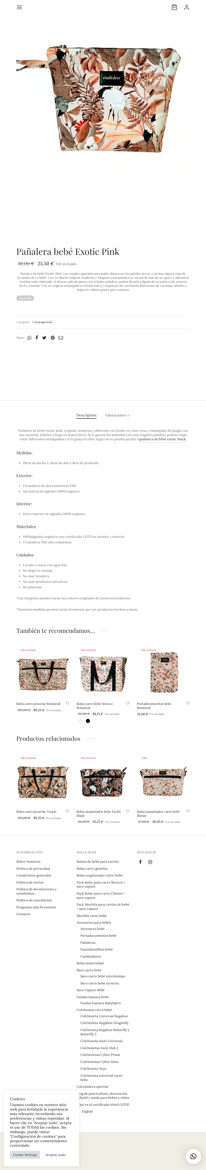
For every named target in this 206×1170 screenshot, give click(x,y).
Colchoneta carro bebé (94, 1010)
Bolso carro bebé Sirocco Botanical (95, 705)
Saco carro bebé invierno (99, 983)
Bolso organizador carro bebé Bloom (158, 813)
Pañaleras (87, 942)
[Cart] (174, 7)
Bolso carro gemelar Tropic (36, 811)
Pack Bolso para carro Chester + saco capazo (101, 895)
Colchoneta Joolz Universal (101, 1041)
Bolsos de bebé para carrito (98, 861)
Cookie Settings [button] (25, 1155)
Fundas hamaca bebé (93, 997)
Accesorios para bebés (94, 922)
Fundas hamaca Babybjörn (100, 1003)
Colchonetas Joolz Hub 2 (99, 1048)
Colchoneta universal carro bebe (101, 1077)
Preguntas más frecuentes (36, 907)
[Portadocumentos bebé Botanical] (163, 672)
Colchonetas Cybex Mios (99, 1062)
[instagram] (150, 862)
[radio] (80, 721)
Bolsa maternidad (90, 963)
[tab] (86, 415)
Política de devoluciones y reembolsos (36, 891)
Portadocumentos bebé (98, 935)
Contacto (23, 914)
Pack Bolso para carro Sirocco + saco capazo (101, 884)
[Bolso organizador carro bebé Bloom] (163, 780)
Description (86, 415)
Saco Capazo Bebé (91, 990)
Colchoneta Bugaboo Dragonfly (104, 1023)
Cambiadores (90, 956)
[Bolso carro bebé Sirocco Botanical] (103, 672)
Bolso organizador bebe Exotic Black (99, 813)
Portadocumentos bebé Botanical (154, 705)
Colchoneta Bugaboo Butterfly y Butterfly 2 (104, 1032)
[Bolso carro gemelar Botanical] (42, 672)
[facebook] (140, 862)
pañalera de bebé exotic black (163, 439)
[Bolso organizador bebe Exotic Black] (103, 780)
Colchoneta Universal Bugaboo (104, 1016)
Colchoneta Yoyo (93, 1068)
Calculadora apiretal (92, 1086)
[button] (193, 1156)
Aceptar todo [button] (55, 1155)
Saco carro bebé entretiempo (102, 976)
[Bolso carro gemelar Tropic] (42, 780)
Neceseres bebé (92, 929)
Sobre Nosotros (28, 861)
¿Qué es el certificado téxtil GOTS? (103, 1105)
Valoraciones (117, 415)
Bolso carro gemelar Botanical (38, 703)
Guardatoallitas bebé (96, 949)
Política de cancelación (34, 900)
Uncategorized (42, 322)
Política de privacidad (33, 868)
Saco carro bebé (89, 970)
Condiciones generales (33, 875)
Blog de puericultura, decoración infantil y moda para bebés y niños (103, 1095)
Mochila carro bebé (92, 916)
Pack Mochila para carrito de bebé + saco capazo (103, 906)
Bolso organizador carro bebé (100, 875)
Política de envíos (29, 882)
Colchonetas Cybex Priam (100, 1055)
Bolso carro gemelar (92, 868)
